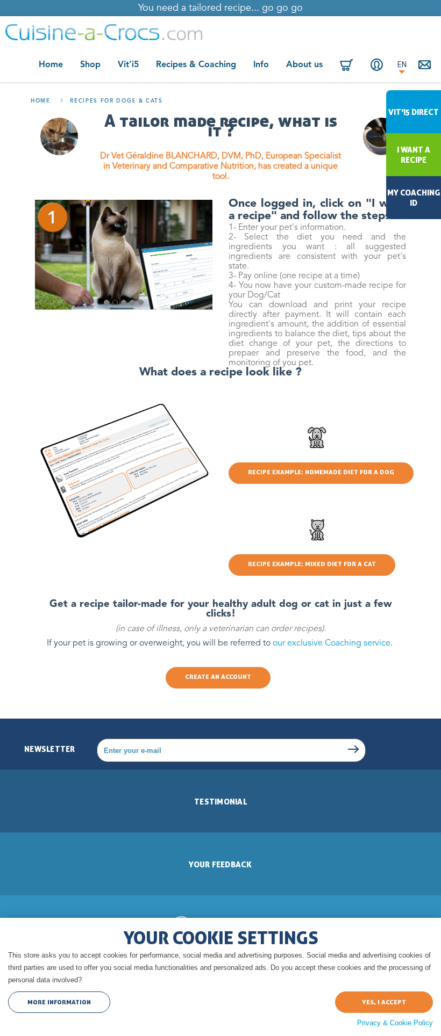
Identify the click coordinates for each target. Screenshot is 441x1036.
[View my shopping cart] (346, 65)
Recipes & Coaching (196, 65)
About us (304, 65)
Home (51, 65)
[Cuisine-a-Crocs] (104, 32)
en (402, 64)
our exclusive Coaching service (331, 643)
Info (261, 65)
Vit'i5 (128, 65)
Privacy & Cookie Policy (395, 1023)
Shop (90, 65)
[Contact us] (426, 65)
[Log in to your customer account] (376, 65)
